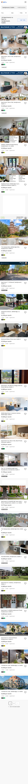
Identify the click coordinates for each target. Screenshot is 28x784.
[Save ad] (25, 57)
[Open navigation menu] (25, 2)
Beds (12, 13)
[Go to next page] (17, 703)
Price (2, 13)
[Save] (26, 13)
